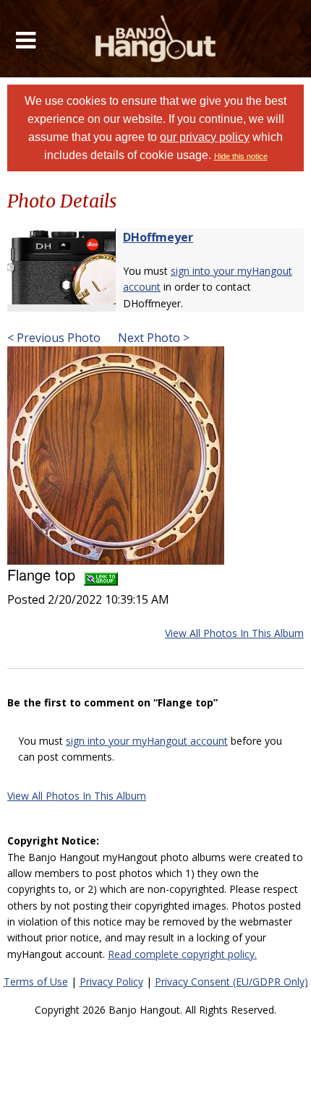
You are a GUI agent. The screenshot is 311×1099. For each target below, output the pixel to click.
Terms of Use (36, 981)
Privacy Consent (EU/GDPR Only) (231, 981)
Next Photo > (152, 338)
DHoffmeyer (158, 237)
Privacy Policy (111, 981)
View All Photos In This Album (234, 633)
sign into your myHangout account (147, 741)
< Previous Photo (54, 338)
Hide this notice (241, 156)
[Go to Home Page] (155, 38)
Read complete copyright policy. (182, 954)
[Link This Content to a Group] (101, 574)
